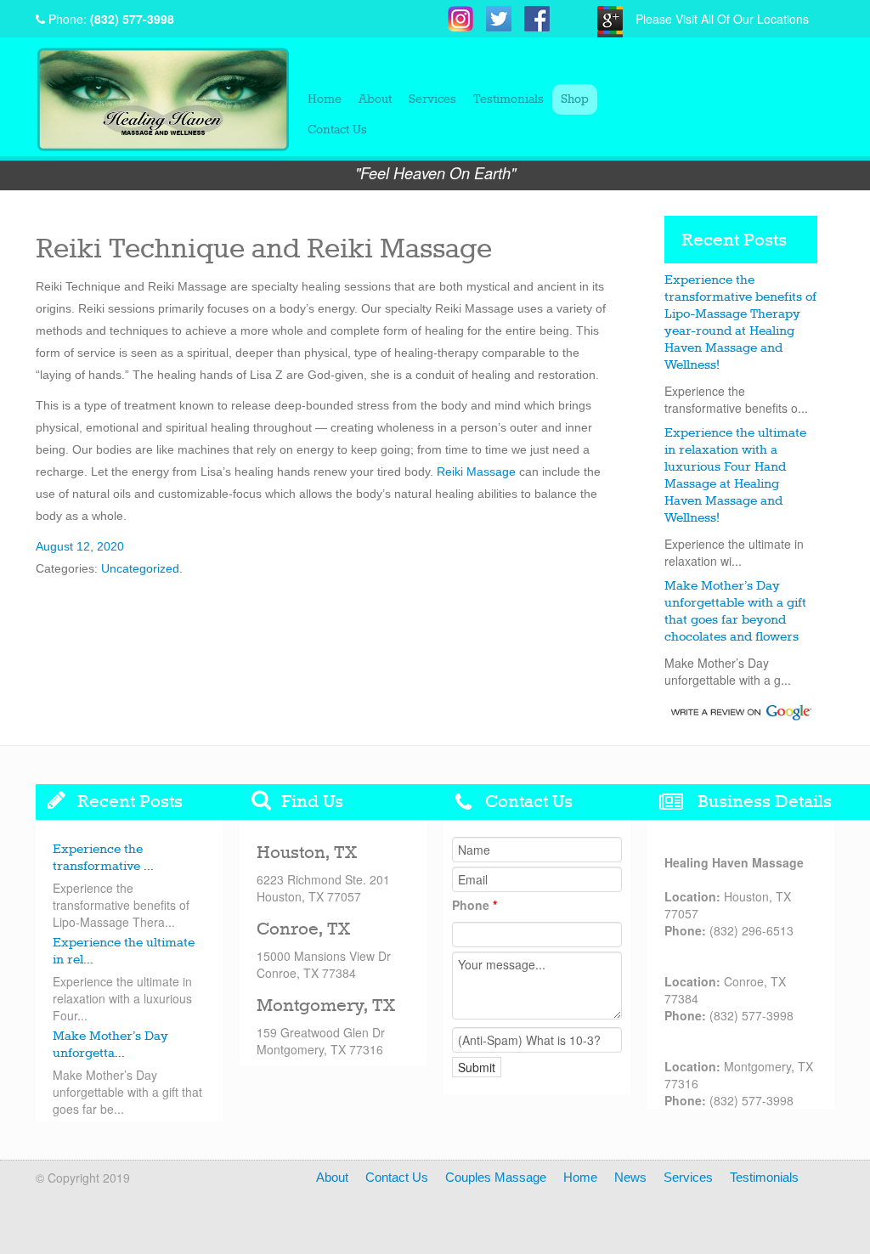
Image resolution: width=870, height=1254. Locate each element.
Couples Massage (495, 1177)
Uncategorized (140, 568)
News (630, 1177)
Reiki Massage (476, 471)
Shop (575, 99)
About (375, 99)
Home (325, 99)
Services (432, 99)
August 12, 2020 (80, 546)
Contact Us (337, 130)
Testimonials (508, 99)
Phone (474, 904)
